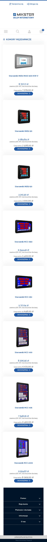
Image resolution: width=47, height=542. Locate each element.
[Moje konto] (29, 31)
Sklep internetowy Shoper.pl (23, 540)
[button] (6, 31)
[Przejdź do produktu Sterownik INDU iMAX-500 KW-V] (23, 60)
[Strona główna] (24, 15)
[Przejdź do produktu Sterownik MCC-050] (23, 226)
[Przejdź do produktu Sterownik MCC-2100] (23, 447)
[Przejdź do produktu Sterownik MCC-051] (23, 282)
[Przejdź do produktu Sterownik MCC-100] (23, 337)
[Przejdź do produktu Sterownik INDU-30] (23, 115)
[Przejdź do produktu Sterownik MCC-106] (23, 392)
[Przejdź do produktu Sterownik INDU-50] (23, 171)
